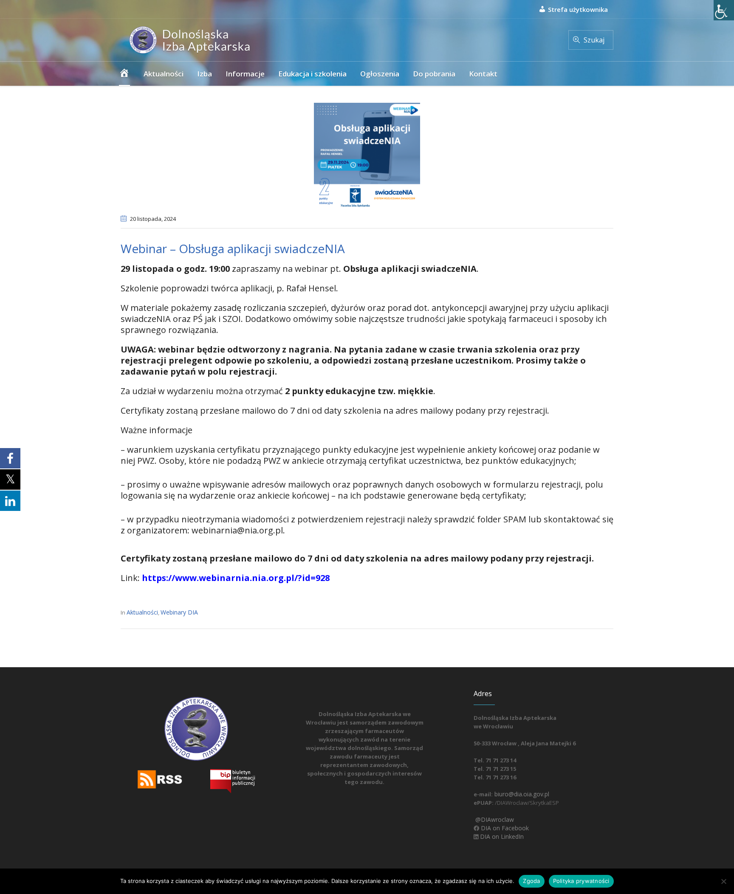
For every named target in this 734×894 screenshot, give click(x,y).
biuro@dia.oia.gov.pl (521, 794)
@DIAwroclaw (494, 819)
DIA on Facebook (504, 828)
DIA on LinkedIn (501, 836)
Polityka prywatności (581, 880)
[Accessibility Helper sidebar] (724, 10)
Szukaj (594, 40)
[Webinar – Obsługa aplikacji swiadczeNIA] (367, 155)
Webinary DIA (179, 612)
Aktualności (142, 612)
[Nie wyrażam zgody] (723, 881)
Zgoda (531, 880)
